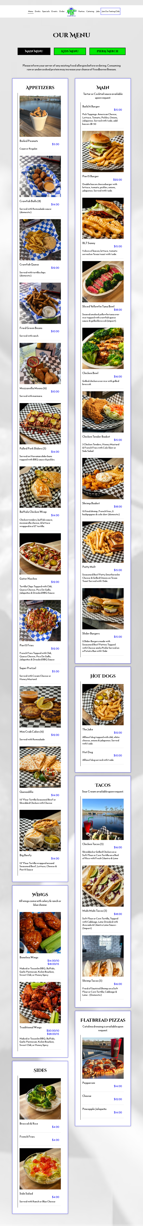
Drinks (37, 11)
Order (62, 11)
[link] (71, 11)
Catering (90, 11)
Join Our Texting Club (110, 11)
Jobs (98, 11)
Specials (46, 11)
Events (54, 11)
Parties (81, 11)
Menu (30, 11)
